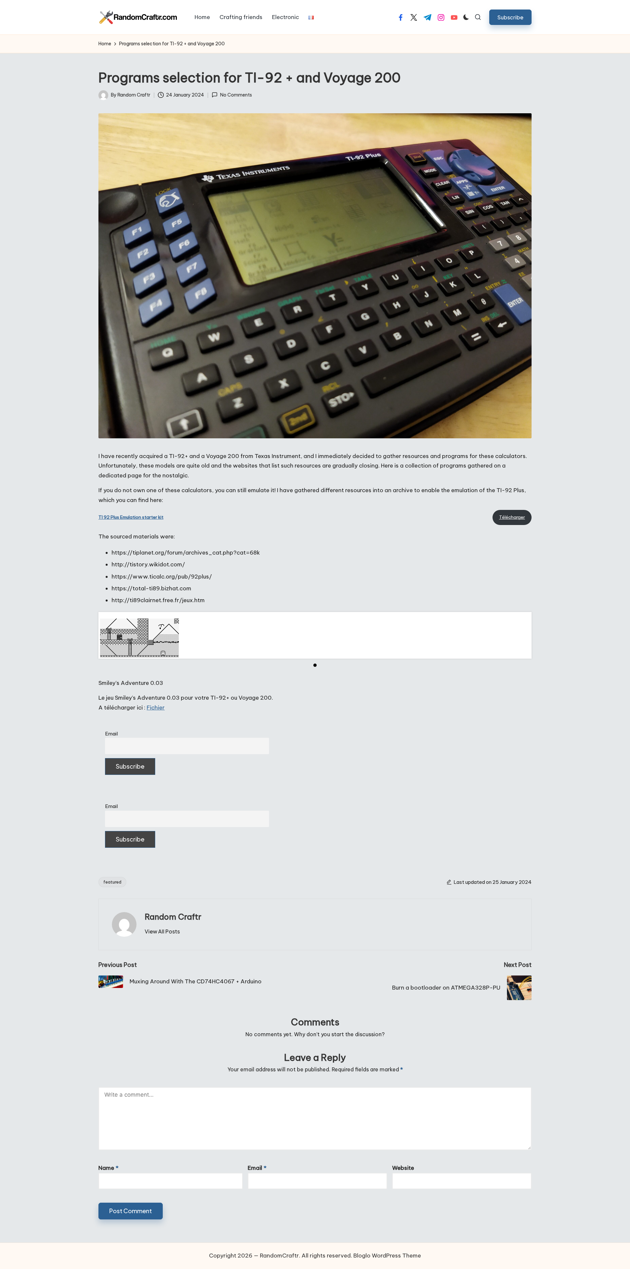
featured (112, 882)
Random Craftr (173, 917)
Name (108, 1167)
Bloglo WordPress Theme (387, 1255)
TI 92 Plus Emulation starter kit (130, 517)
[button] (510, 17)
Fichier (156, 707)
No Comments (236, 95)
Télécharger (512, 517)
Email (111, 734)
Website (403, 1167)
